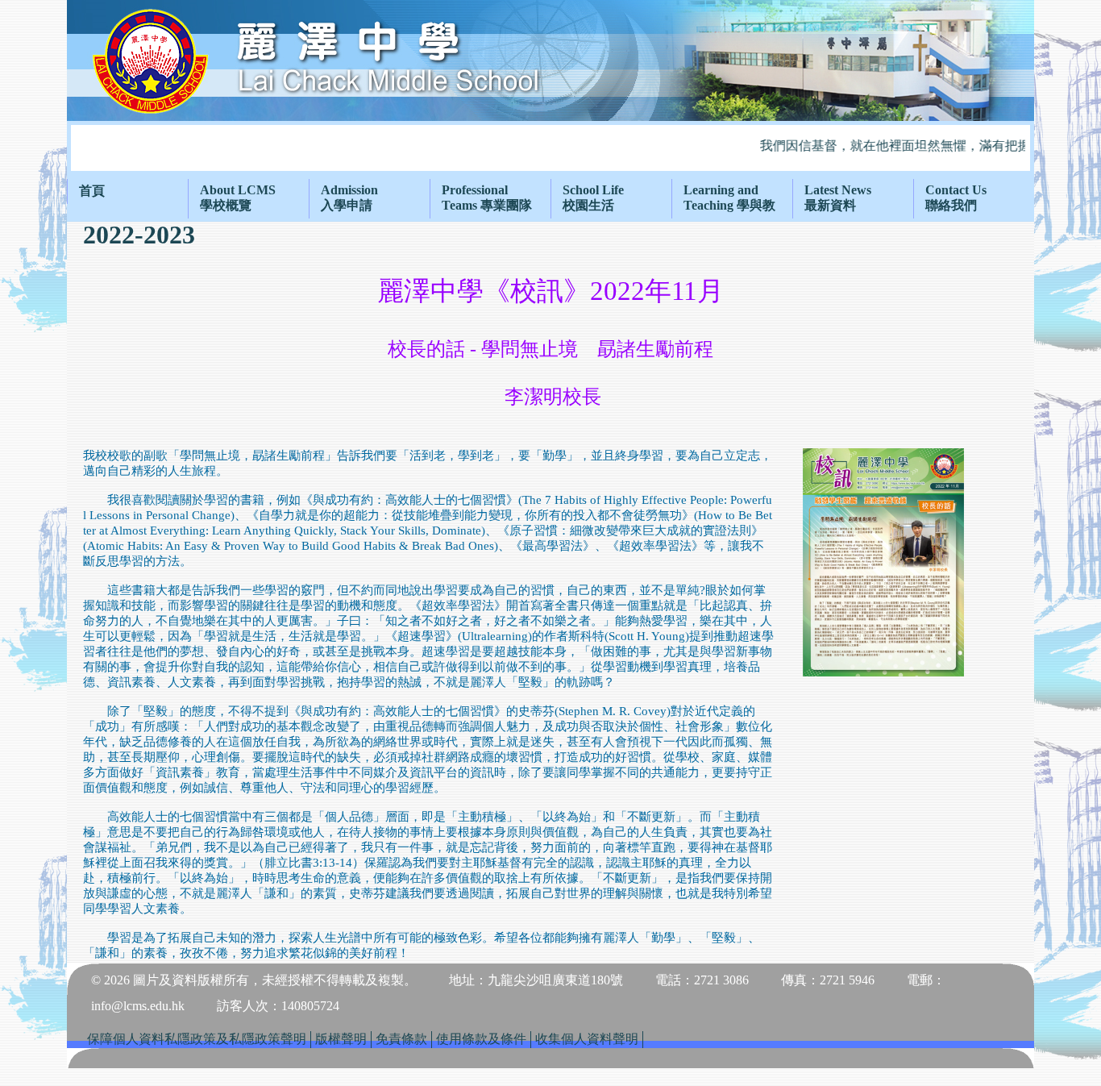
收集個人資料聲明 (586, 1039)
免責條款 (401, 1039)
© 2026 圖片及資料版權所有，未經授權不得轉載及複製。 (254, 980)
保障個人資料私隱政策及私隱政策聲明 (196, 1039)
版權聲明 (341, 1039)
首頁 (92, 191)
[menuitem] (127, 191)
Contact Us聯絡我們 (956, 197)
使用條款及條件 (481, 1039)
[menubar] (550, 198)
